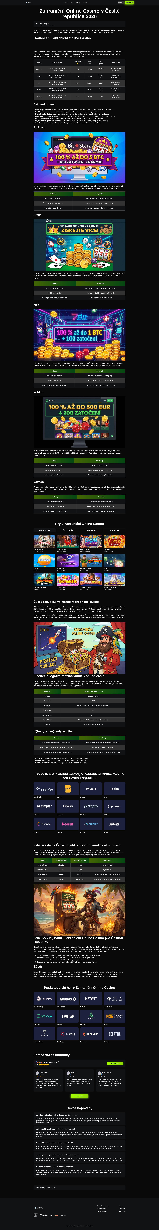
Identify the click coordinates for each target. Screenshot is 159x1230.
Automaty (113, 530)
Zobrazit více (80, 1096)
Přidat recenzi (115, 1063)
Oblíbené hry (43, 530)
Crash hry (90, 530)
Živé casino (66, 530)
